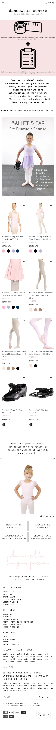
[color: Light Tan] (35, 310)
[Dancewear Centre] (28, 12)
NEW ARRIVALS (10, 639)
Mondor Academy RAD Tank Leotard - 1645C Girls (13, 238)
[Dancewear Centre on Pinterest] (9, 667)
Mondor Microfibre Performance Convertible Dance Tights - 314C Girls (14, 354)
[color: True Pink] (4, 251)
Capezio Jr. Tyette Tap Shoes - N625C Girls (13, 411)
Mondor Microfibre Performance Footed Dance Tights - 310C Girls (41, 295)
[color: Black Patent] (4, 424)
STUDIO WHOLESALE (12, 600)
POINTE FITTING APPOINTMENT (18, 622)
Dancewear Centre (18, 703)
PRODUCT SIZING (11, 627)
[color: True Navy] (18, 251)
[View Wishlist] (49, 3)
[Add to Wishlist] (24, 205)
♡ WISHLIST (8, 605)
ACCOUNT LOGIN (10, 602)
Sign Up (44, 697)
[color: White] (45, 310)
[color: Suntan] (40, 310)
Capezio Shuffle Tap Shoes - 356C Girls (39, 411)
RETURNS (7, 617)
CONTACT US (8, 592)
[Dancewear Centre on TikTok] (12, 667)
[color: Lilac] (13, 251)
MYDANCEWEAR (9, 597)
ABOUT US (7, 594)
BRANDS (6, 642)
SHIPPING (7, 614)
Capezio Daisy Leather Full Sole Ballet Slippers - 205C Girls (41, 353)
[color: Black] (8, 251)
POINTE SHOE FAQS (12, 624)
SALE (5, 637)
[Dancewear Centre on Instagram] (4, 667)
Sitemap (14, 705)
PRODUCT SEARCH (11, 644)
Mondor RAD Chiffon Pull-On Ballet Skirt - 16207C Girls (13, 294)
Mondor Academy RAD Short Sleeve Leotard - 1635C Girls (40, 238)
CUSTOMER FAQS (10, 619)
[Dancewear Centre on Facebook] (6, 667)
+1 (49, 310)
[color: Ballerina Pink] (31, 310)
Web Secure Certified (30, 705)
